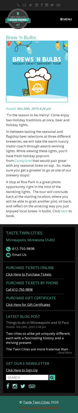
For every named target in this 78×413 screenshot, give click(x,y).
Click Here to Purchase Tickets (28, 274)
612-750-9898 (23, 248)
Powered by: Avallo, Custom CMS (39, 407)
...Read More (64, 352)
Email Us (19, 254)
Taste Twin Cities (24, 233)
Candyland (24, 160)
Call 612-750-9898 (19, 289)
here (65, 211)
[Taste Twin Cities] (18, 19)
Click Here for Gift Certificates (28, 304)
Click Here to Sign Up (22, 370)
